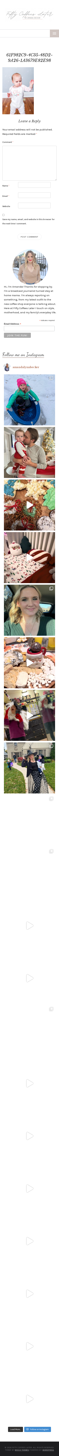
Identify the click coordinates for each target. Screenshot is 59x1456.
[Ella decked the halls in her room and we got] (29, 557)
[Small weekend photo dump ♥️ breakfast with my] (29, 1030)
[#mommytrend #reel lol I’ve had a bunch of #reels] (29, 1346)
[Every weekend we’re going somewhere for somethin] (29, 1083)
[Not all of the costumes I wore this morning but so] (29, 715)
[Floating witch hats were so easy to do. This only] (29, 978)
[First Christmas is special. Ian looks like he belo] (29, 452)
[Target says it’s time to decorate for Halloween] (29, 1136)
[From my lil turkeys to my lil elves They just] (29, 610)
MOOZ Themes (22, 1450)
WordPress (48, 1450)
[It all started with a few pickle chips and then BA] (29, 1241)
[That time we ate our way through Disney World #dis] (29, 1293)
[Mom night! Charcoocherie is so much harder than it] (29, 662)
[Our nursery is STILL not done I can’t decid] (29, 1398)
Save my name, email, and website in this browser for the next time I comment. (28, 221)
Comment (7, 142)
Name (5, 186)
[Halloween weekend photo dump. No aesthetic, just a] (29, 767)
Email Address (12, 323)
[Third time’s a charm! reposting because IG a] (29, 925)
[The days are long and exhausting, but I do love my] (29, 1188)
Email (5, 196)
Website (6, 206)
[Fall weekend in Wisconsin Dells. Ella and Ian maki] (29, 873)
